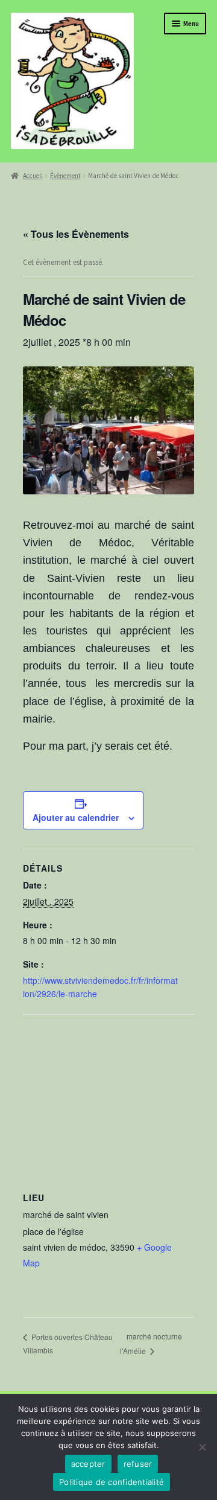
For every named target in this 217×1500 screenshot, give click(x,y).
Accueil (32, 175)
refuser (138, 1464)
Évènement (65, 175)
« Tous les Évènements (76, 234)
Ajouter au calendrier (76, 817)
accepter (88, 1464)
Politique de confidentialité (111, 1482)
